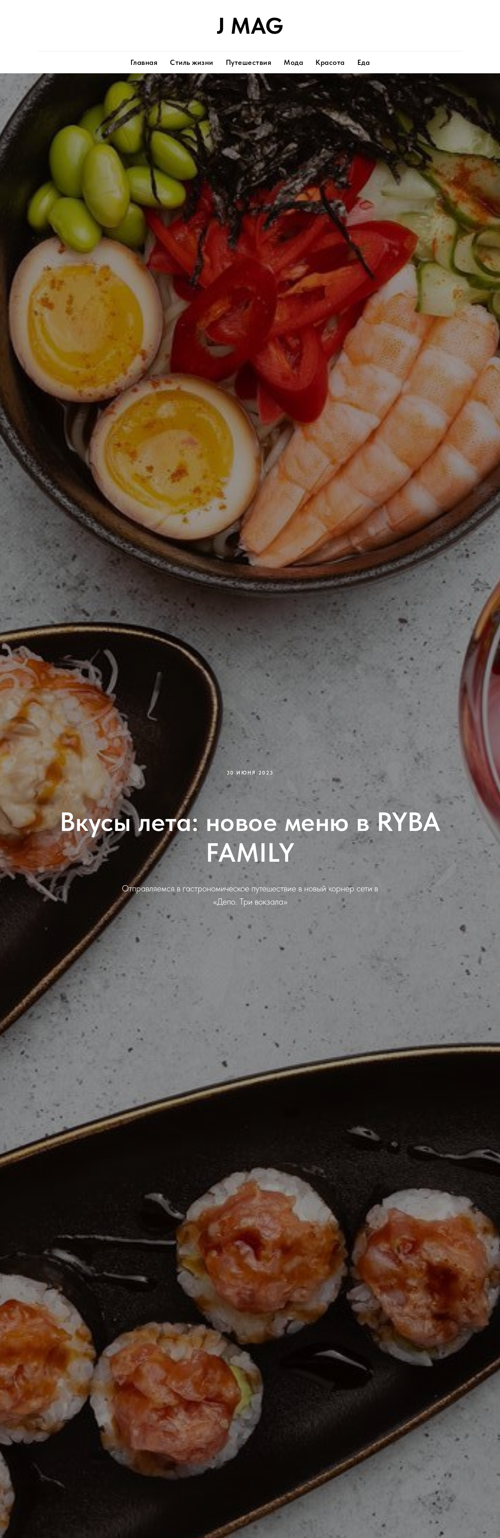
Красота (330, 62)
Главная (144, 62)
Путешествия (249, 62)
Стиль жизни (191, 62)
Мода (293, 62)
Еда (363, 62)
